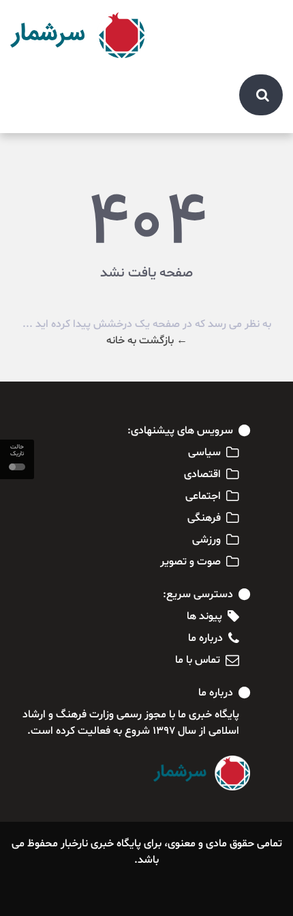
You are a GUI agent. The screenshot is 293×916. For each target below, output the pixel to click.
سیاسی (204, 452)
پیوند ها (204, 616)
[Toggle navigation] (265, 22)
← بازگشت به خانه (146, 340)
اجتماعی (203, 496)
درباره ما (205, 638)
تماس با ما (197, 660)
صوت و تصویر (190, 561)
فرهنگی (204, 518)
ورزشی (206, 539)
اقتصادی (202, 474)
